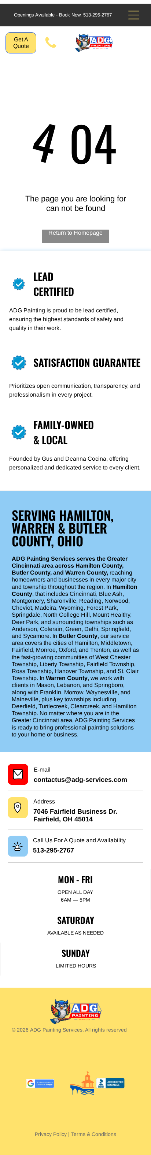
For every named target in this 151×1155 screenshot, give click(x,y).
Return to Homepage (75, 233)
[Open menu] (133, 15)
